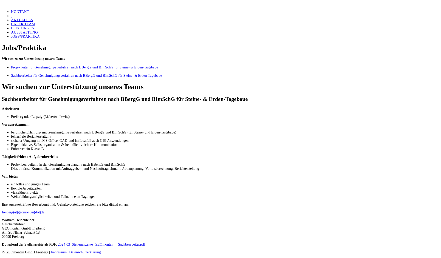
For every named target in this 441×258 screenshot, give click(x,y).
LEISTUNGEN (22, 28)
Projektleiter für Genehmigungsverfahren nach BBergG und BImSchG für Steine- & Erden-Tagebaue (84, 67)
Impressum (59, 252)
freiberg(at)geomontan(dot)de (23, 212)
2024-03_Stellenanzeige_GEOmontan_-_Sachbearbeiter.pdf (101, 244)
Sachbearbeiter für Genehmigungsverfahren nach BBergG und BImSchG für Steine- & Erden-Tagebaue (86, 75)
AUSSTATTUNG (24, 32)
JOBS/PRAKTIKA (25, 36)
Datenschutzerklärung (85, 252)
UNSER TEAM (23, 24)
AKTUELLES (22, 20)
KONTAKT (20, 12)
